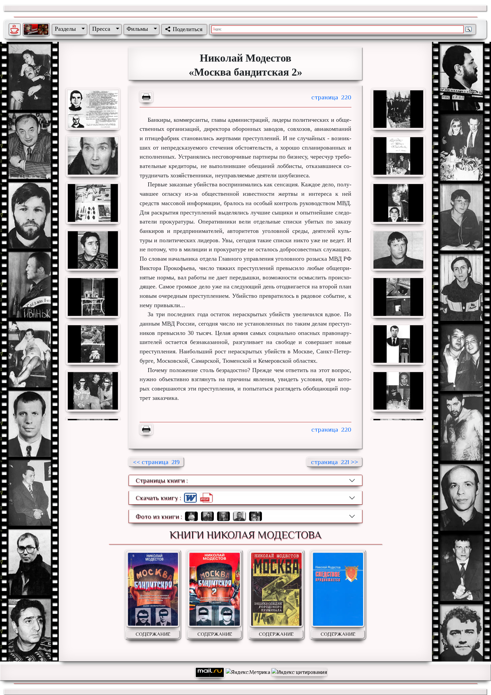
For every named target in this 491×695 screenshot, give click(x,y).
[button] (68, 28)
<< (156, 461)
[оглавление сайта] (36, 29)
